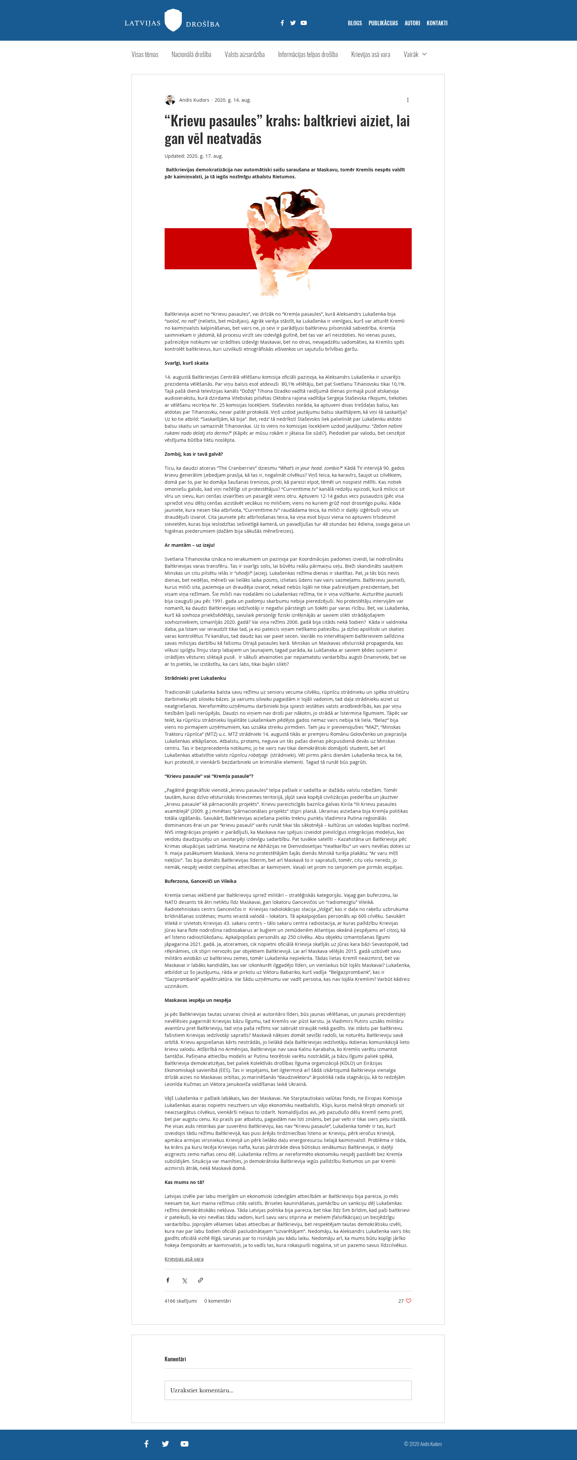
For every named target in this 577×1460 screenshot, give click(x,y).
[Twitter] (293, 23)
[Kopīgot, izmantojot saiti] (200, 1280)
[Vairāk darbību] (408, 100)
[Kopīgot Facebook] (168, 1280)
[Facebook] (282, 23)
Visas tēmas (145, 54)
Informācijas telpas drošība (308, 54)
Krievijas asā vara (370, 54)
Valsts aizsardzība (245, 54)
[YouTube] (304, 23)
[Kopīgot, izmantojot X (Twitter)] (184, 1280)
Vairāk (411, 54)
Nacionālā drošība (191, 54)
